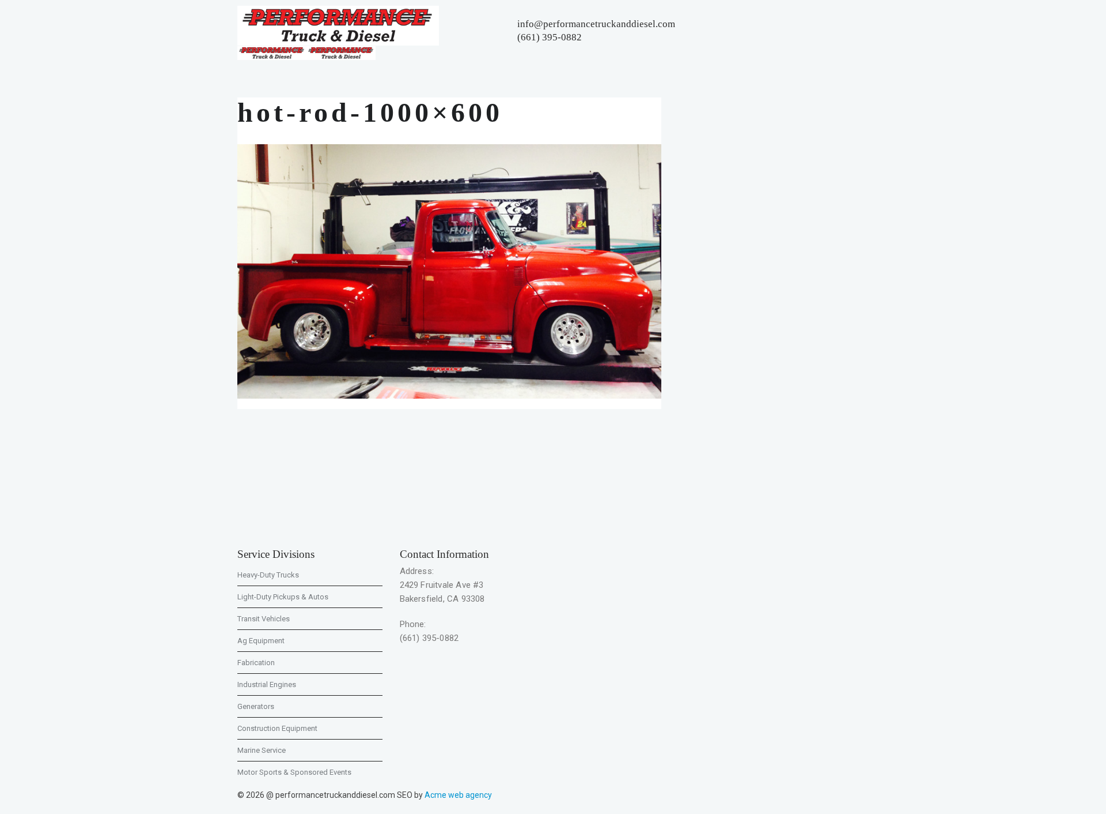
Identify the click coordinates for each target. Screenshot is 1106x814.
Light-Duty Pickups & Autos (282, 596)
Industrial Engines (266, 684)
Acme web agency (458, 795)
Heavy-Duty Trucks (268, 575)
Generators (255, 706)
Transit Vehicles (263, 618)
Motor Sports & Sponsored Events (294, 772)
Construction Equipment (277, 728)
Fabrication (256, 662)
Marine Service (261, 750)
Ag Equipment (261, 640)
